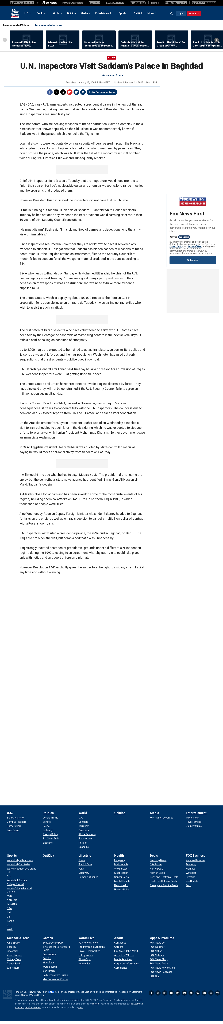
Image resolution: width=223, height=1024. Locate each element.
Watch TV (194, 13)
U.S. (26, 13)
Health (119, 855)
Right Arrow (216, 40)
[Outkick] (155, 3)
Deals (154, 855)
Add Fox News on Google (103, 92)
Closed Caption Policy (87, 992)
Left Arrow (5, 40)
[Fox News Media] (49, 2)
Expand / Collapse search (171, 14)
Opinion (71, 13)
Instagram (164, 993)
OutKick (138, 13)
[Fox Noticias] (176, 2)
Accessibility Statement (130, 992)
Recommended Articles (48, 25)
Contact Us (111, 992)
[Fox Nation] (94, 2)
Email (83, 92)
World (56, 13)
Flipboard (69, 92)
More (150, 13)
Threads (63, 92)
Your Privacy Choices (65, 992)
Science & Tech (18, 938)
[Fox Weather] (138, 2)
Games (48, 938)
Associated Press (112, 75)
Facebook (50, 92)
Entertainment (103, 13)
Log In (181, 13)
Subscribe (192, 260)
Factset (95, 1004)
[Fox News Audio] (115, 3)
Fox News (15, 13)
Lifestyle (85, 855)
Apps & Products (162, 938)
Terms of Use (195, 246)
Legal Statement (33, 1007)
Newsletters (204, 993)
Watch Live (86, 938)
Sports (123, 13)
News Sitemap (21, 995)
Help (102, 992)
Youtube (171, 993)
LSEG (80, 1007)
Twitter (56, 92)
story (111, 57)
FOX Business (195, 855)
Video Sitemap (37, 995)
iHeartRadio (217, 993)
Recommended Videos (16, 25)
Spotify (211, 993)
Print (76, 92)
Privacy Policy (176, 246)
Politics (41, 13)
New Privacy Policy (38, 992)
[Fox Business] (73, 3)
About (118, 938)
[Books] (204, 2)
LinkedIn (184, 993)
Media (84, 13)
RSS (197, 993)
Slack (191, 993)
